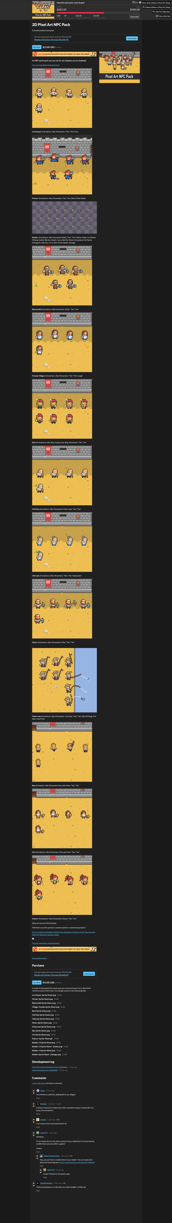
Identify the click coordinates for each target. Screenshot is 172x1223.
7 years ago (57, 1183)
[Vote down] (33, 1093)
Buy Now (36, 47)
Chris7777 (44, 1133)
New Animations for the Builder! (45, 1070)
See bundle (135, 17)
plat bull (43, 1120)
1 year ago (51, 1104)
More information (39, 958)
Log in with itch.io (39, 1083)
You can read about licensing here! (46, 65)
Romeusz (43, 1104)
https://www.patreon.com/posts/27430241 (77, 1162)
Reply (38, 1098)
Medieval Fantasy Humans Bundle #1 (51, 39)
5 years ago (51, 1120)
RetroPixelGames (46, 1183)
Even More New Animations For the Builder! (50, 1067)
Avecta (42, 1091)
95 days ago (50, 1091)
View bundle (132, 38)
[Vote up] (33, 1090)
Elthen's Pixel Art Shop (51, 1156)
